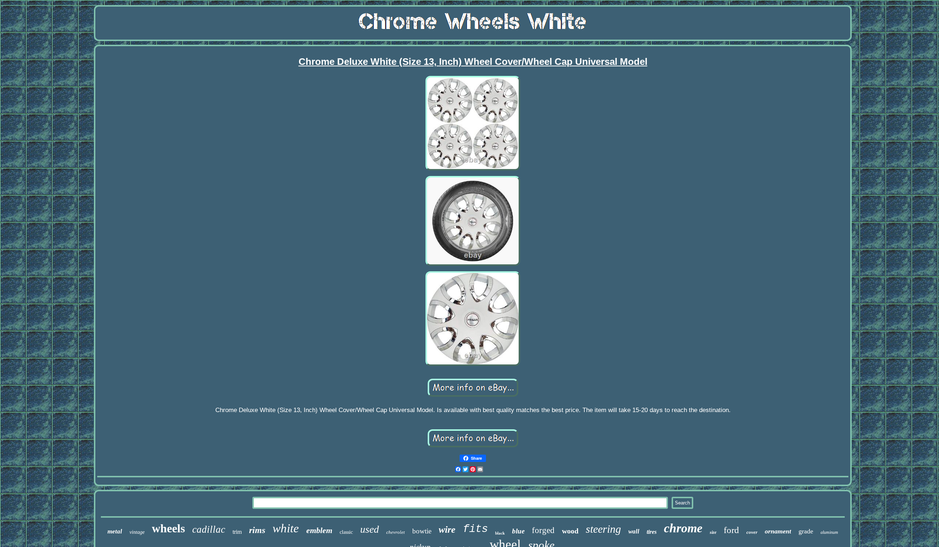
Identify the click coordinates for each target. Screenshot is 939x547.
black (500, 533)
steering (603, 529)
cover (751, 532)
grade (806, 531)
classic (346, 532)
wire (447, 529)
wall (633, 531)
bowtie (421, 531)
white (286, 528)
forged (543, 530)
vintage (137, 532)
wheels (168, 528)
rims (257, 530)
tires (652, 532)
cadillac (208, 529)
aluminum (829, 532)
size (713, 532)
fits (475, 529)
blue (518, 531)
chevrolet (395, 532)
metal (114, 531)
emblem (319, 530)
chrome (683, 528)
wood (570, 531)
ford (731, 530)
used (369, 529)
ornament (778, 531)
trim (237, 532)
